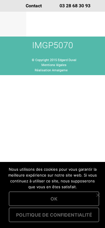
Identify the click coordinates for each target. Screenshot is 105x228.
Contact (34, 5)
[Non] (98, 195)
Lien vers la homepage (65, 24)
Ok (53, 199)
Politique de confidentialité (54, 215)
